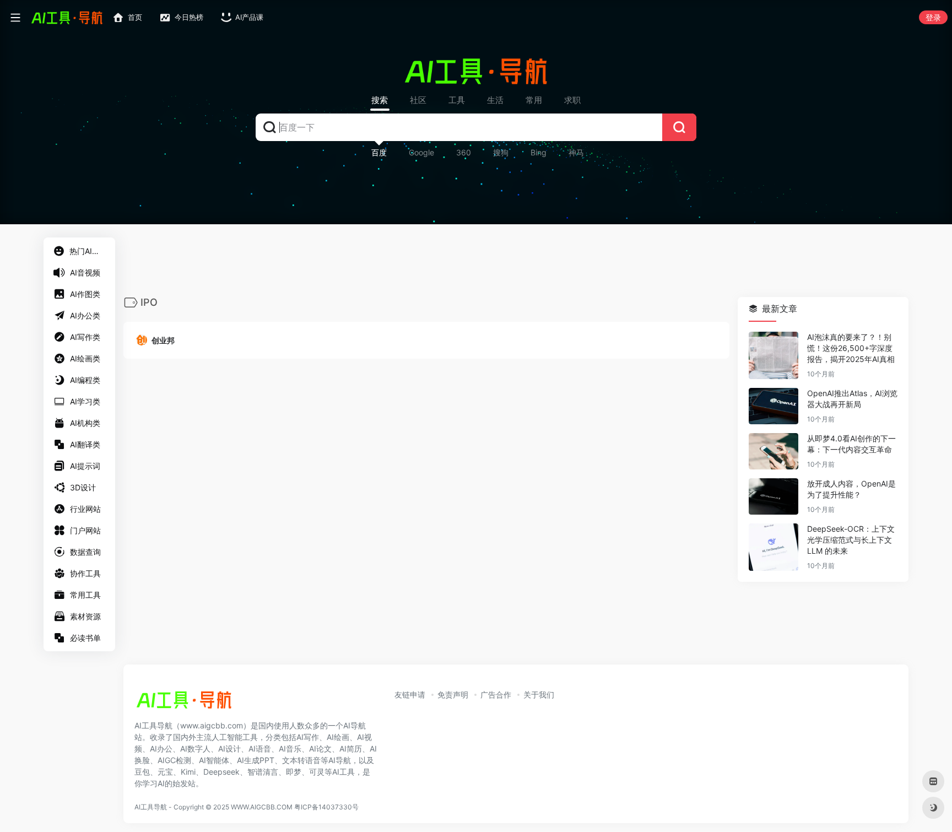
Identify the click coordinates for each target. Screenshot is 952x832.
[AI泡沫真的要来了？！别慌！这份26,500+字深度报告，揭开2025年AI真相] (773, 356)
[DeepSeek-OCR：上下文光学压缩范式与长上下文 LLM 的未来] (773, 547)
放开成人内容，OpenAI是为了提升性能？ (851, 489)
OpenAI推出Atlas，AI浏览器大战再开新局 (852, 399)
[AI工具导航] (184, 703)
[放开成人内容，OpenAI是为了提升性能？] (773, 497)
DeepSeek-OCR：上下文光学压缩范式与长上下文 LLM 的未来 (851, 540)
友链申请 (409, 694)
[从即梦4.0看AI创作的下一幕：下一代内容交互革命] (773, 452)
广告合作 (495, 694)
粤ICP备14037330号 (326, 807)
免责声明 (452, 694)
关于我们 (538, 694)
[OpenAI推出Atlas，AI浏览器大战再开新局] (773, 406)
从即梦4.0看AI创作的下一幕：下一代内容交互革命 (851, 444)
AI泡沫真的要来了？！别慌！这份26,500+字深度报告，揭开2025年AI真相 (851, 348)
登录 (933, 17)
